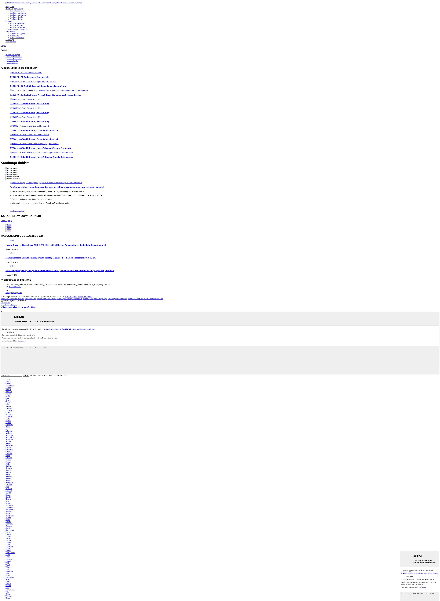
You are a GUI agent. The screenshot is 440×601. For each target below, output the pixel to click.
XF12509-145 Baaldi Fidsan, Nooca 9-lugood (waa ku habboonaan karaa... (45, 95)
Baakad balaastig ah (17, 11)
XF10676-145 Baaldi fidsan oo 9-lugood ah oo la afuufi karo (38, 86)
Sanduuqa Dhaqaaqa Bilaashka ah (69, 299)
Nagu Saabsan (11, 31)
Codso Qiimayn (6, 221)
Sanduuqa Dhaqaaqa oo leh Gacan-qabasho (40, 299)
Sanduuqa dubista (16, 19)
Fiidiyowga (10, 40)
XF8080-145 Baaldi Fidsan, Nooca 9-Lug (29, 103)
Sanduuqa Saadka (16, 17)
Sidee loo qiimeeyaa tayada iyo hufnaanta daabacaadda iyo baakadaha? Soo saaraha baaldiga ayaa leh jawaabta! (60, 270)
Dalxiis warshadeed (17, 38)
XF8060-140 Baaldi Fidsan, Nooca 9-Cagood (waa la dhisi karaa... (41, 157)
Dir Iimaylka (5, 303)
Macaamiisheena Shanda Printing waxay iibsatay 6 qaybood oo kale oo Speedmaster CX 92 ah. (51, 258)
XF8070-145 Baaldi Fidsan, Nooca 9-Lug (29, 112)
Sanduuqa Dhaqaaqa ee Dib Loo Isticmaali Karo (145, 299)
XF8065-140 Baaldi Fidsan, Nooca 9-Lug (29, 121)
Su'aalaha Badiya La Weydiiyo (17, 29)
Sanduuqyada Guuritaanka (117, 299)
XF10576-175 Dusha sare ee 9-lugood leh (29, 77)
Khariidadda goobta (85, 297)
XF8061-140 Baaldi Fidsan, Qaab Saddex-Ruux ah (34, 139)
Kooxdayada (14, 36)
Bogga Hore (10, 7)
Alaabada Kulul (71, 297)
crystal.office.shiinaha (9, 305)
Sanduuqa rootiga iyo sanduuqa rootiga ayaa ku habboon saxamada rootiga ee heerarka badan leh (57, 187)
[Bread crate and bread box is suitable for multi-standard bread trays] (46, 183)
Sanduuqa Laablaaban (18, 13)
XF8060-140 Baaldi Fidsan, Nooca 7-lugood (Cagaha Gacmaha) (40, 148)
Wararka (9, 21)
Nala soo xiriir (11, 42)
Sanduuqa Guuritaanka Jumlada (12, 299)
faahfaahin (20, 211)
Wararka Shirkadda (17, 25)
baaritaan (13, 211)
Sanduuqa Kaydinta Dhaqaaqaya (95, 299)
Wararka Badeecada (17, 23)
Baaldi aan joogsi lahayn (14, 9)
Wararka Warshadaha (17, 27)
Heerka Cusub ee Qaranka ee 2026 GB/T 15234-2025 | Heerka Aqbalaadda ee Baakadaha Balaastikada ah (56, 245)
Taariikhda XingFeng (18, 34)
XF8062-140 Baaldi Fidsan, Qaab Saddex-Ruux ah (34, 130)
